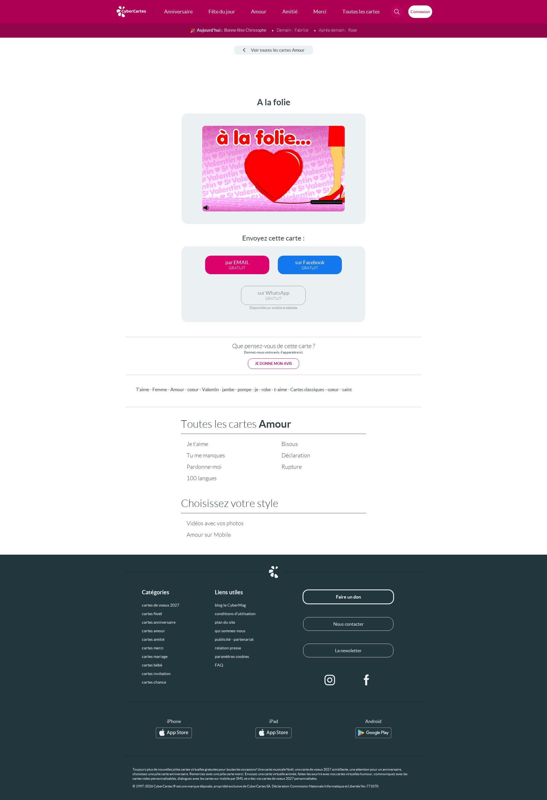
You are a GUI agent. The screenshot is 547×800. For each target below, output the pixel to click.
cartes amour (153, 631)
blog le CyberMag (230, 605)
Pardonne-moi (204, 467)
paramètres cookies (232, 656)
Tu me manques (206, 455)
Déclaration (295, 455)
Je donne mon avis (273, 363)
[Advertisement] (47, 182)
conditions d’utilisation (235, 613)
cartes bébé (152, 665)
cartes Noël (152, 613)
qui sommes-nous (230, 631)
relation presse (228, 648)
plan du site (225, 622)
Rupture (291, 467)
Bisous (289, 444)
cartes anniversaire (158, 622)
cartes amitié (153, 639)
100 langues (202, 478)
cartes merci (153, 648)
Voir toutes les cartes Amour (278, 50)
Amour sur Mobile (209, 535)
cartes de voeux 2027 (160, 605)
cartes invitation (156, 673)
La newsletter (348, 650)
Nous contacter (348, 624)
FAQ (219, 665)
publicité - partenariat (234, 639)
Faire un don (348, 596)
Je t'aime (197, 444)
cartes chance (154, 682)
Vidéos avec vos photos (215, 523)
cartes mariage (155, 656)
